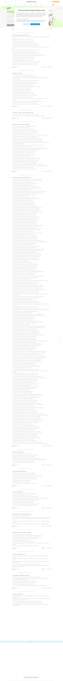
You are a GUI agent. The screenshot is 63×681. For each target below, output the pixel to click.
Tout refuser (31, 26)
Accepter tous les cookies (35, 24)
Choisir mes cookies (26, 24)
